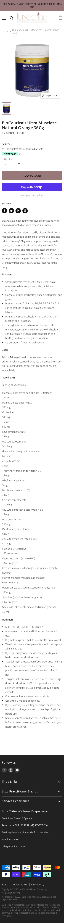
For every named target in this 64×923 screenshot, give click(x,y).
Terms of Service (19, 884)
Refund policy (37, 884)
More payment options (32, 195)
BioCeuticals (16, 133)
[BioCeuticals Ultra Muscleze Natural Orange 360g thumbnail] (6, 108)
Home (5, 31)
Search (5, 884)
